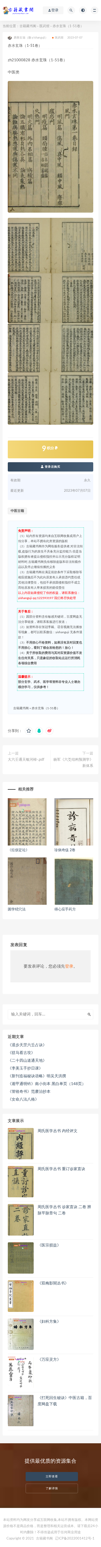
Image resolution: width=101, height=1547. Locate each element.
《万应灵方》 (49, 1360)
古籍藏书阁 (27, 26)
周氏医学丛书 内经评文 (57, 1131)
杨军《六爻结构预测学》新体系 (73, 763)
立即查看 (52, 1476)
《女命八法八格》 (23, 1099)
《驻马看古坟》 (21, 1053)
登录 (69, 966)
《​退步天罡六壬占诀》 (27, 1045)
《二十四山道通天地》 (27, 1061)
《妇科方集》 (49, 1322)
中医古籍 (17, 511)
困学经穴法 (17, 909)
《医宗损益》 (49, 1245)
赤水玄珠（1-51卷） (46, 708)
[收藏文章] (29, 731)
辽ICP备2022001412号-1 (75, 1538)
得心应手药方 (65, 909)
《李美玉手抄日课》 (25, 1068)
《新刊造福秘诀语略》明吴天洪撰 (37, 1076)
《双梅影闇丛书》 (53, 1283)
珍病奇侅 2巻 (64, 850)
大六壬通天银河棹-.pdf (26, 759)
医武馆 (44, 26)
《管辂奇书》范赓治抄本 (29, 1092)
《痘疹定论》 (18, 850)
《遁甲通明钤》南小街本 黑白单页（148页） (47, 1084)
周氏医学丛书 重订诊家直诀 (61, 1169)
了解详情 (52, 1488)
